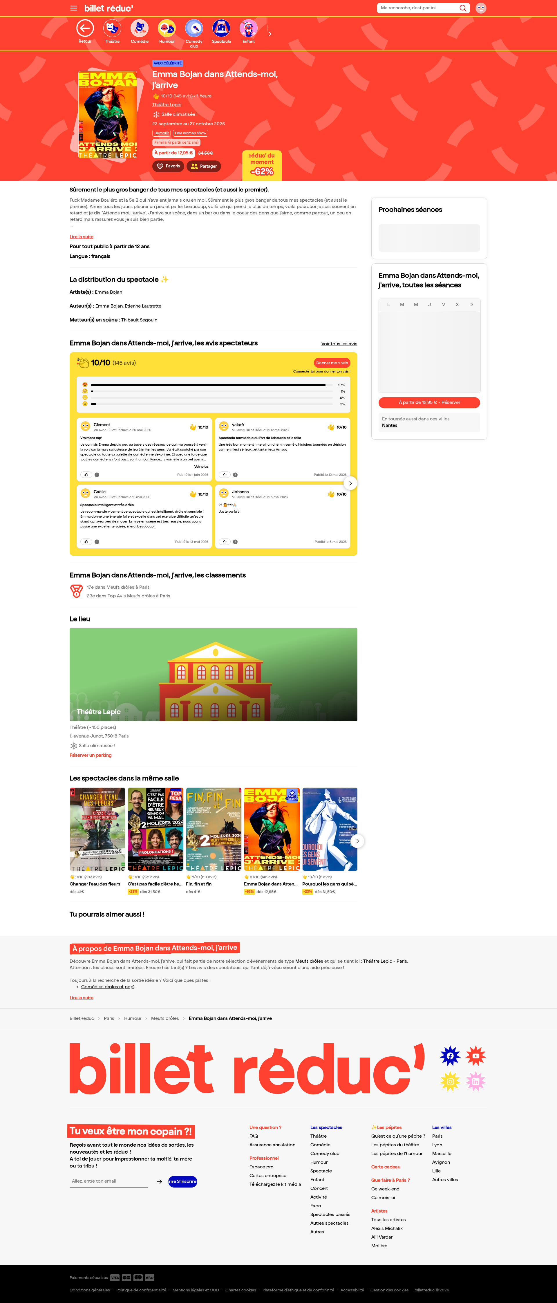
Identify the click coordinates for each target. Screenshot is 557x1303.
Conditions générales (90, 1290)
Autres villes (445, 1180)
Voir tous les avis (339, 344)
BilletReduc (82, 1018)
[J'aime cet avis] (86, 474)
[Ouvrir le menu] (76, 8)
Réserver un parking (91, 755)
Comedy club (324, 1153)
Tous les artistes (388, 1220)
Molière (379, 1246)
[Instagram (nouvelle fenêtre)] (450, 1081)
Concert (319, 1188)
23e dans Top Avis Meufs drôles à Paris (128, 596)
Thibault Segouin (139, 320)
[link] (139, 425)
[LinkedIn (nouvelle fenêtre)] (475, 1081)
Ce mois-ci (383, 1198)
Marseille (441, 1153)
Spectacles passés (330, 1214)
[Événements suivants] (357, 841)
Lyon (437, 1145)
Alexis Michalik (387, 1228)
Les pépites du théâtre (395, 1145)
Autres (317, 1232)
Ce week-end (385, 1189)
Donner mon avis (332, 362)
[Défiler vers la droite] (270, 33)
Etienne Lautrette (143, 306)
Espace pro (261, 1167)
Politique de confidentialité (141, 1290)
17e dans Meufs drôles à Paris (118, 587)
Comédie (320, 1145)
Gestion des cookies (389, 1290)
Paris (402, 961)
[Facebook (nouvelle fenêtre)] (450, 1056)
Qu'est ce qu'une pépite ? (398, 1136)
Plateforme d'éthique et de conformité (298, 1290)
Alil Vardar (382, 1237)
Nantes (389, 425)
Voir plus (201, 467)
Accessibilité (352, 1290)
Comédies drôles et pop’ (107, 987)
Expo (315, 1206)
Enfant (317, 1180)
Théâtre (318, 1136)
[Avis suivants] (350, 483)
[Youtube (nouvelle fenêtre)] (475, 1056)
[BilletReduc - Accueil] (109, 8)
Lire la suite (81, 237)
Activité (318, 1197)
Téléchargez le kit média (275, 1184)
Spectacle (321, 1171)
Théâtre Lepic (166, 105)
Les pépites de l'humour (396, 1153)
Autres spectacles (329, 1223)
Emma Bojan (108, 292)
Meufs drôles (309, 961)
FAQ (253, 1136)
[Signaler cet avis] (97, 474)
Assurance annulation (272, 1145)
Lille (436, 1171)
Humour (132, 1018)
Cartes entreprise (267, 1176)
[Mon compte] (481, 8)
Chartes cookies (240, 1290)
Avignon (441, 1162)
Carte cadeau (385, 1167)
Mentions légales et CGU (196, 1290)
